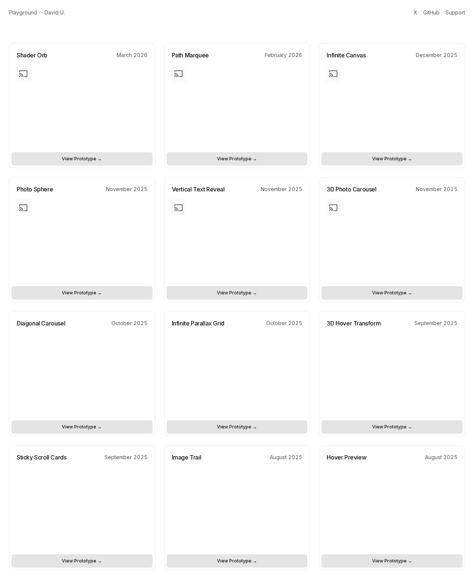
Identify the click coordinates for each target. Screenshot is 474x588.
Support (455, 12)
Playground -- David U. (37, 12)
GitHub (431, 12)
